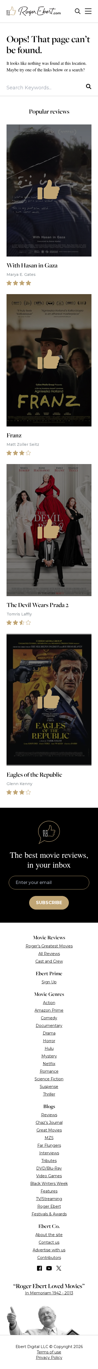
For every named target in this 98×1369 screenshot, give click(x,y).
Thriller (49, 1094)
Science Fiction (49, 1079)
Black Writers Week (49, 1183)
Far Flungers (49, 1145)
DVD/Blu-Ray (49, 1168)
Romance (49, 1071)
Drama (49, 1033)
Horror (49, 1040)
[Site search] (78, 11)
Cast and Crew (49, 961)
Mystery (49, 1056)
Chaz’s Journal (49, 1122)
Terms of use (49, 1352)
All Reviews (49, 953)
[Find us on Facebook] (39, 1268)
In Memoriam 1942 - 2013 (49, 1293)
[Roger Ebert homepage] (34, 11)
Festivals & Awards (49, 1214)
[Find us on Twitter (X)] (58, 1268)
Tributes (49, 1160)
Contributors (49, 1257)
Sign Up (49, 982)
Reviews (49, 1114)
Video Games (49, 1175)
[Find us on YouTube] (49, 1268)
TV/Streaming (49, 1198)
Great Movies (49, 1130)
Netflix (49, 1063)
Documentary (49, 1025)
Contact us (49, 1242)
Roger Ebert (49, 1206)
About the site (49, 1234)
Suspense (49, 1086)
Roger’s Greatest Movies (49, 946)
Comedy (49, 1018)
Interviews (49, 1153)
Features (49, 1191)
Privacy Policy (49, 1357)
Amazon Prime (49, 1010)
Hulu (49, 1048)
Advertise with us (49, 1250)
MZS (49, 1137)
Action (49, 1002)
